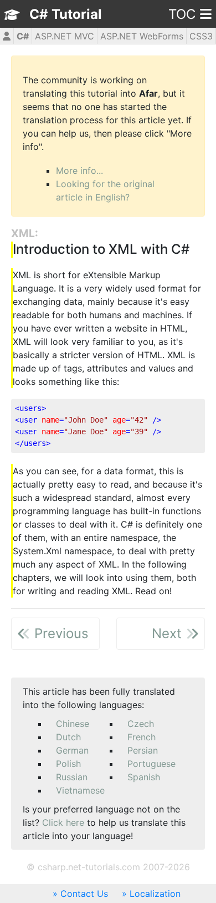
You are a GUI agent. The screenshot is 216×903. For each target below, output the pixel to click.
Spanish (143, 776)
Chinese (72, 723)
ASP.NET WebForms (141, 36)
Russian (72, 776)
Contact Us (84, 893)
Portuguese (151, 763)
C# (23, 36)
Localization (155, 893)
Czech (140, 723)
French (141, 737)
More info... (79, 170)
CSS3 (201, 36)
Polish (68, 763)
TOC (182, 14)
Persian (142, 750)
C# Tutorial (65, 14)
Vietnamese (80, 790)
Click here (63, 822)
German (72, 750)
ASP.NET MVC (64, 36)
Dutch (68, 737)
